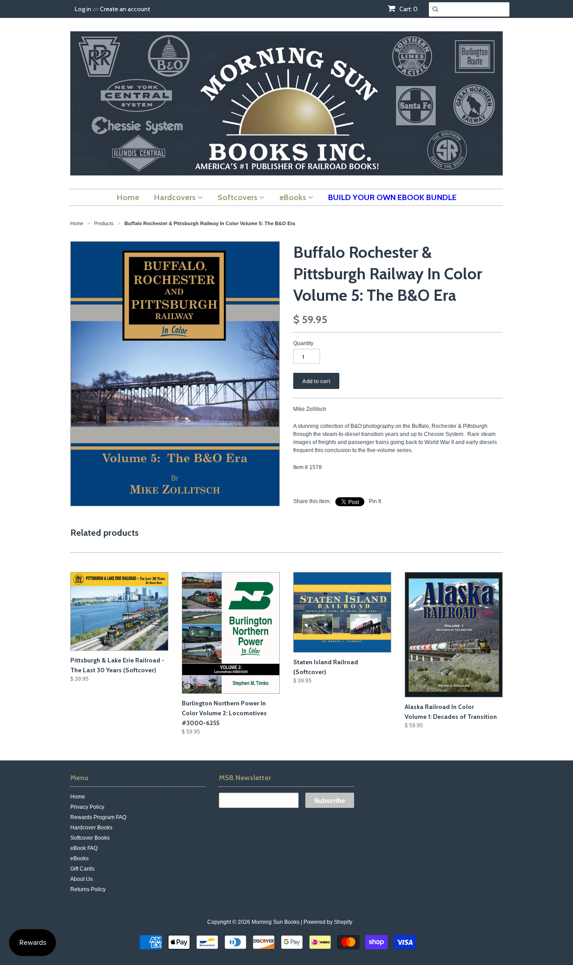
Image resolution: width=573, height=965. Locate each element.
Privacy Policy (87, 807)
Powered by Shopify (328, 922)
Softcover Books (90, 838)
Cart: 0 (408, 9)
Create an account (125, 9)
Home (77, 797)
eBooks (79, 858)
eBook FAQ (84, 848)
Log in (83, 9)
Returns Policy (88, 889)
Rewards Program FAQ (98, 817)
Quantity (303, 343)
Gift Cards (82, 869)
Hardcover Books (91, 827)
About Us (81, 879)
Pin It (375, 501)
